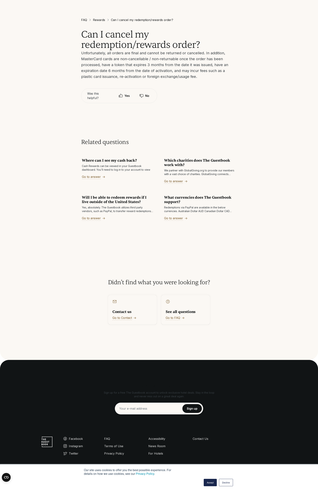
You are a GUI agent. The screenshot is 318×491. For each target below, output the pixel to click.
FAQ (84, 20)
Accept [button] (210, 482)
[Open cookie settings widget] (6, 477)
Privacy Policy (145, 473)
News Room (156, 446)
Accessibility (156, 439)
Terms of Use (113, 446)
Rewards (99, 20)
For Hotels (155, 453)
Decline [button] (226, 482)
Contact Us (200, 439)
